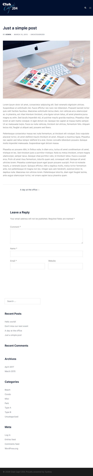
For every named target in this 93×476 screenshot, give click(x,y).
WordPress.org (11, 448)
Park (7, 403)
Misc (7, 398)
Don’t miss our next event (16, 326)
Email (13, 261)
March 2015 (10, 371)
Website (52, 261)
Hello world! (10, 321)
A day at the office (28, 189)
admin (8, 34)
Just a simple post (13, 335)
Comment (15, 227)
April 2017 (9, 367)
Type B (8, 412)
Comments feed (12, 444)
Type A (8, 407)
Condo (8, 394)
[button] (85, 8)
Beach (7, 390)
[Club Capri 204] (10, 7)
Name (13, 248)
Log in (7, 435)
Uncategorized (38, 34)
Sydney (48, 472)
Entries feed (10, 439)
